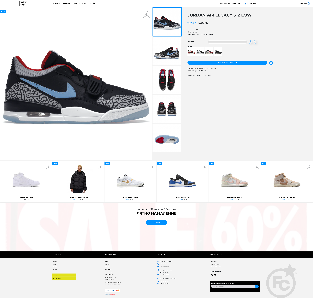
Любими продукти (215, 264)
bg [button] (239, 3)
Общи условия (109, 274)
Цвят (189, 46)
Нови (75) (55, 275)
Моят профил (213, 261)
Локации (107, 266)
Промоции (67, 3)
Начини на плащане (110, 279)
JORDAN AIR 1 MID (26, 197)
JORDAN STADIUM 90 (130, 197)
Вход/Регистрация (228, 3)
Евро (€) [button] (253, 3)
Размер (190, 42)
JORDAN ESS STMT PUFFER (78, 197)
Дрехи (54, 264)
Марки (77, 3)
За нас (107, 264)
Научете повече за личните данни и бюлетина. (224, 289)
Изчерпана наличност (227, 63)
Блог (84, 3)
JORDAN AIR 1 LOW (183, 197)
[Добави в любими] (271, 63)
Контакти (108, 269)
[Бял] (191, 51)
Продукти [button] (57, 3)
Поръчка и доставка (111, 272)
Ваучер (55, 269)
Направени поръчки (215, 266)
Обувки (55, 261)
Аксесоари (56, 266)
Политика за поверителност (113, 282)
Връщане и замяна (110, 277)
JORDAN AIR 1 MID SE (234, 197)
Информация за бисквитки (112, 284)
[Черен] (218, 51)
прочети (156, 222)
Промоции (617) (57, 278)
